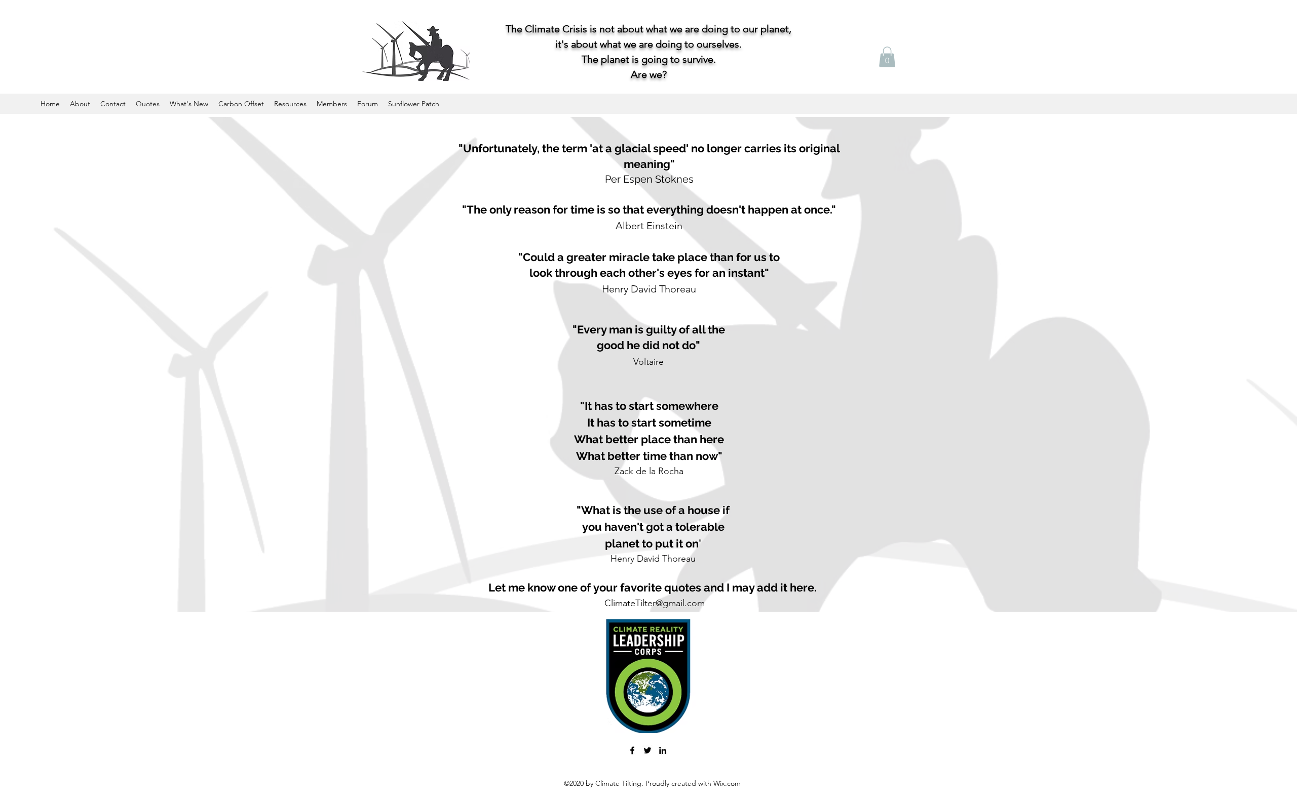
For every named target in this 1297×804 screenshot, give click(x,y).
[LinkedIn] (663, 750)
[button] (887, 57)
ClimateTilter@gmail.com (654, 603)
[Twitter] (647, 750)
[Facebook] (632, 750)
